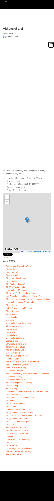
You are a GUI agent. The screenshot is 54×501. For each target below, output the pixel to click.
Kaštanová (10, 332)
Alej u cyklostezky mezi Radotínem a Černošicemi (28, 374)
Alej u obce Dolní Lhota (16, 278)
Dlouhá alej (11, 424)
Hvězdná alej (11, 317)
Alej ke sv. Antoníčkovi (16, 403)
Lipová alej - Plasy (14, 377)
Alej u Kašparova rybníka (17, 365)
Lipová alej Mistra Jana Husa (18, 323)
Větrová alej (11, 400)
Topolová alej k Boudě (15, 347)
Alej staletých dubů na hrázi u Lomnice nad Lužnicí (28, 299)
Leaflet (26, 251)
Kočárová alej (12, 272)
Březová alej (11, 389)
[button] (27, 220)
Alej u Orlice (11, 305)
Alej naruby (11, 406)
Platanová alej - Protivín (16, 427)
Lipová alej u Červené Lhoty (18, 439)
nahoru (6, 257)
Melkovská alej (12, 269)
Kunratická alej (12, 335)
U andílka (10, 320)
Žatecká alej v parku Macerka (19, 308)
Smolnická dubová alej (16, 368)
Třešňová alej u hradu (15, 287)
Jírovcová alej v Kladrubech (18, 409)
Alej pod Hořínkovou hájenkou (19, 421)
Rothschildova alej (14, 395)
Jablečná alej (11, 445)
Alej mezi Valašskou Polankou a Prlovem (24, 415)
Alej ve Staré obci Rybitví (17, 356)
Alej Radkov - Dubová (15, 284)
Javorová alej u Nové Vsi (17, 433)
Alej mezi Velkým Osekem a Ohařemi (22, 362)
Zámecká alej (12, 341)
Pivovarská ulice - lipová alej (18, 451)
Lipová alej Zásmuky (15, 338)
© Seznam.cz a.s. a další (40, 251)
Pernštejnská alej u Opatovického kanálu (24, 296)
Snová (9, 442)
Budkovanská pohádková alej (19, 266)
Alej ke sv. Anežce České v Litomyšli (22, 293)
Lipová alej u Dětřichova (16, 290)
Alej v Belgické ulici (14, 454)
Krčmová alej (11, 329)
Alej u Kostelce (12, 311)
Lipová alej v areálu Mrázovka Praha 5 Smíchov (27, 392)
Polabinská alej (12, 359)
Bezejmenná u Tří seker (16, 418)
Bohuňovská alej (13, 353)
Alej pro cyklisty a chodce (17, 350)
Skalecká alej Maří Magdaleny (19, 383)
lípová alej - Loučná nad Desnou (20, 448)
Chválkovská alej (13, 326)
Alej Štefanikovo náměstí (17, 430)
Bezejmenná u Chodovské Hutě (19, 412)
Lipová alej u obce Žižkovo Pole (20, 302)
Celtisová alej (12, 386)
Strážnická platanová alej (17, 344)
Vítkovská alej (12, 314)
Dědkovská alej (12, 275)
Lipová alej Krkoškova (15, 380)
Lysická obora (12, 281)
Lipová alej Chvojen (14, 371)
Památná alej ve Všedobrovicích (20, 398)
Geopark (9, 436)
